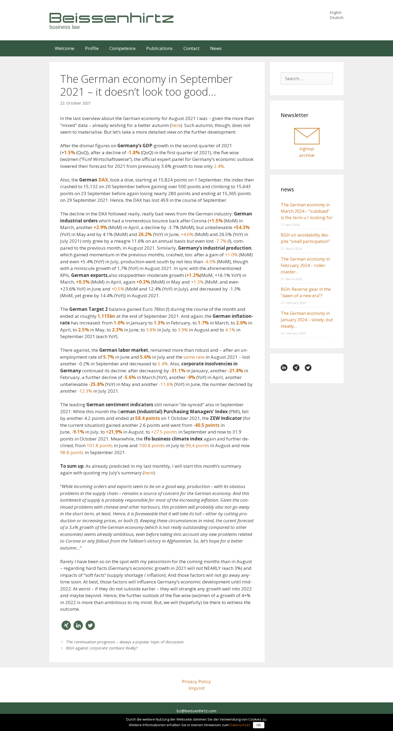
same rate (194, 357)
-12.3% (85, 391)
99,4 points (197, 445)
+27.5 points (164, 432)
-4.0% (210, 261)
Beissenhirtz (112, 17)
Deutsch (337, 17)
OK (258, 725)
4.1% (230, 330)
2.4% (219, 166)
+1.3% (197, 282)
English (336, 12)
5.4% (163, 364)
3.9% (183, 330)
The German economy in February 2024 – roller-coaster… (305, 265)
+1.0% (231, 255)
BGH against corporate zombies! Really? (102, 648)
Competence (122, 48)
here (176, 125)
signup (306, 148)
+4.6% (187, 234)
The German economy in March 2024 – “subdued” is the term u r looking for (307, 211)
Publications (159, 48)
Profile (92, 48)
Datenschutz (240, 724)
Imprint (196, 688)
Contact (191, 48)
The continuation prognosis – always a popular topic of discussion (125, 641)
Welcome (64, 48)
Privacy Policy (196, 681)
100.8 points (152, 445)
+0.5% (117, 289)
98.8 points (72, 452)
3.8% (151, 330)
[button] (66, 625)
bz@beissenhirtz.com (196, 710)
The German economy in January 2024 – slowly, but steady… (307, 319)
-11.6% (166, 384)
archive (306, 155)
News (216, 48)
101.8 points (100, 445)
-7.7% (220, 241)
